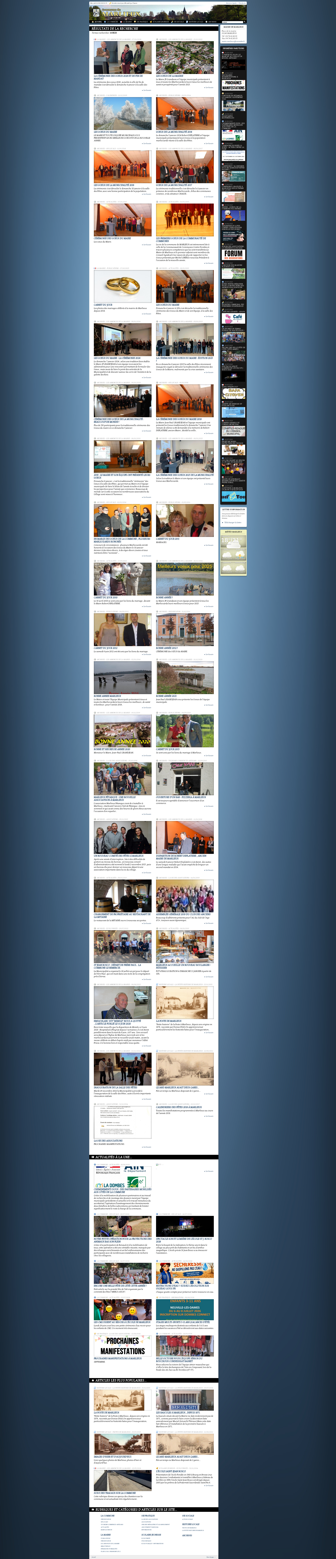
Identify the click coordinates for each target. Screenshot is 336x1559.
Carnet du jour (103, 305)
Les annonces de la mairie (119, 39)
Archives (212, 22)
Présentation (174, 612)
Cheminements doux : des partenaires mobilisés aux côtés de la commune (122, 1191)
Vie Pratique (142, 22)
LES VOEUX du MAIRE (105, 132)
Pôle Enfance (146, 1541)
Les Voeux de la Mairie (169, 76)
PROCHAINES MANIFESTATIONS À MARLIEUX (118, 1358)
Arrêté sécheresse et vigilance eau (232, 405)
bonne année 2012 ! (167, 648)
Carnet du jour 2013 (167, 749)
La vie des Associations (108, 1140)
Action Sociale (187, 1519)
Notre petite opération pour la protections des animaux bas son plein (233, 285)
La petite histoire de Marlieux (189, 984)
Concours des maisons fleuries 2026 (232, 266)
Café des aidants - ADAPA (233, 312)
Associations (112, 819)
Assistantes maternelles (228, 117)
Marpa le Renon (106, 1530)
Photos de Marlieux (121, 1432)
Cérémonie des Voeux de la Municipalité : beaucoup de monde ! (119, 420)
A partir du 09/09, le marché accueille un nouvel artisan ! (232, 56)
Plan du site (242, 3)
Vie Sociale (179, 22)
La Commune (112, 22)
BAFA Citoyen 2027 (230, 387)
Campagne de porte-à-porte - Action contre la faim (233, 147)
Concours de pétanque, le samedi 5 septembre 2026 (232, 97)
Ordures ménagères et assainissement (155, 1524)
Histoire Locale (196, 22)
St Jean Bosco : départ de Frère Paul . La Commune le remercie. (117, 966)
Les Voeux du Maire (167, 305)
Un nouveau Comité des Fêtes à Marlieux (118, 856)
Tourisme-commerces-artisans (182, 761)
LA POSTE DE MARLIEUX (168, 1021)
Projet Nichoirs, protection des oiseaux (232, 442)
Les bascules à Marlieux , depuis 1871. (178, 1412)
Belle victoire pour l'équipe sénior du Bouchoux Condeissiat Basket (179, 1360)
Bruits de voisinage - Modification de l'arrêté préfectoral (233, 480)
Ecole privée (112, 928)
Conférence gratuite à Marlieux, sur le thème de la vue (233, 188)
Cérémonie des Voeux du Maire (112, 238)
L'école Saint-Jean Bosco (171, 1471)
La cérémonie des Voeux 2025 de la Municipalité (185, 475)
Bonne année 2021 (166, 696)
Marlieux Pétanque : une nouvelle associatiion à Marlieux (115, 798)
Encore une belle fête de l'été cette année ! (120, 1285)
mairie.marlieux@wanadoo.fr (233, 41)
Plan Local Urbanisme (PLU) (111, 1551)
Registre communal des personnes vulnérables (233, 305)
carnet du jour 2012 (105, 648)
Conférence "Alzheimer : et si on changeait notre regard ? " (233, 168)
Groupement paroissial (150, 1527)
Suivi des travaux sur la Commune (115, 1493)
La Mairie (127, 22)
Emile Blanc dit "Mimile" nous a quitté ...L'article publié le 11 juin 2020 (117, 1022)
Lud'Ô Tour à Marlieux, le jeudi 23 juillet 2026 (232, 489)
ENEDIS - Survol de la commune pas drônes (231, 208)
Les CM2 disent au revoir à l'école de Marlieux (122, 1322)
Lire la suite (146, 90)
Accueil (98, 22)
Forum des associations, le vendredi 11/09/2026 (233, 247)
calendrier (111, 95)
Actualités (111, 202)
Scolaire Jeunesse (161, 22)
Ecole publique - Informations (152, 1543)
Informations (177, 1297)
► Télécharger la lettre (231, 522)
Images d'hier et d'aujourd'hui (112, 1456)
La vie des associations (116, 761)
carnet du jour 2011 (167, 539)
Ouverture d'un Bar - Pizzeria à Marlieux (181, 797)
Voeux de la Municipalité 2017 (174, 185)
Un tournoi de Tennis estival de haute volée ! (233, 330)
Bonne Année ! (164, 597)
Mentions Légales (231, 3)
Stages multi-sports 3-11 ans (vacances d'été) (183, 1322)
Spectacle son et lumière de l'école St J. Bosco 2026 (232, 368)
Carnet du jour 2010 (105, 597)
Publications (174, 95)
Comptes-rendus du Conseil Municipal (231, 423)
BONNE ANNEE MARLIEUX (107, 696)
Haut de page (210, 1557)
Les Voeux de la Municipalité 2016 (114, 185)
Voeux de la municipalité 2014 (174, 132)
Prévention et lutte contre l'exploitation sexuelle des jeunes (232, 227)
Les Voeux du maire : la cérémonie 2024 (117, 358)
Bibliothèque (105, 1546)
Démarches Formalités (109, 1549)
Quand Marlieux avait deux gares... (177, 1087)
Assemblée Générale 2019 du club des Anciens (183, 914)
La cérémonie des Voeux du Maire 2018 (179, 419)
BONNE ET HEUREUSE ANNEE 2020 (112, 749)
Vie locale (111, 149)
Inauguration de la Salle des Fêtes (115, 1087)
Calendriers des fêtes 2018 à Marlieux (179, 1107)
